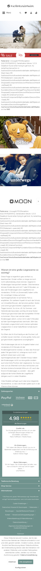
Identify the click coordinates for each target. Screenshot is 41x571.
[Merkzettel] (26, 13)
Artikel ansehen (20, 439)
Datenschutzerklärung (19, 522)
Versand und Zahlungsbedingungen (23, 515)
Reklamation (33, 507)
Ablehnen (12, 562)
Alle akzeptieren (25, 562)
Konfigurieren (20, 567)
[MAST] (24, 201)
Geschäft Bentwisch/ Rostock (25, 511)
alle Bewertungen (20, 423)
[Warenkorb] (36, 13)
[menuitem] (6, 13)
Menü (8, 12)
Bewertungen (9, 511)
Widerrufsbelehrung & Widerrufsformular (19, 519)
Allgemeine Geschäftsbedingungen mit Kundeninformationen (21, 527)
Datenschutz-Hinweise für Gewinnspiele (14, 507)
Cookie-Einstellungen (19, 504)
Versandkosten (34, 497)
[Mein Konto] (31, 13)
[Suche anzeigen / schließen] (20, 13)
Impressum (20, 534)
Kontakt (7, 515)
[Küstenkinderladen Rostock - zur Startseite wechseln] (20, 6)
